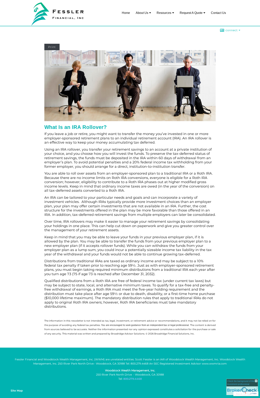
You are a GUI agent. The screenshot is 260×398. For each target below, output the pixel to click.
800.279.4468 (132, 379)
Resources (164, 12)
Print (52, 47)
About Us (142, 12)
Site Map (17, 390)
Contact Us (218, 12)
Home (126, 12)
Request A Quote (191, 12)
